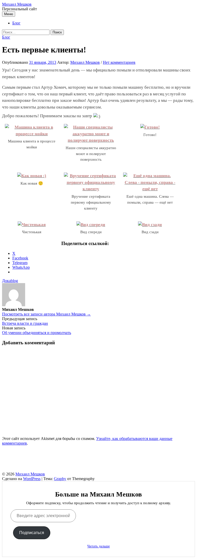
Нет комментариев (119, 62)
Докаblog (10, 280)
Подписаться (31, 532)
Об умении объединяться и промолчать (36, 332)
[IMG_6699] (90, 224)
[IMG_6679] (150, 127)
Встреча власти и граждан (25, 323)
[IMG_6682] (91, 188)
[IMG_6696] (150, 224)
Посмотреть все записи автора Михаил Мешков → (46, 314)
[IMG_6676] (91, 140)
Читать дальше (98, 546)
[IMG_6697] (32, 224)
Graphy (60, 478)
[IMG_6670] (32, 133)
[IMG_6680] (31, 175)
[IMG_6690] (150, 188)
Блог (16, 23)
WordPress (32, 478)
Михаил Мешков (17, 4)
